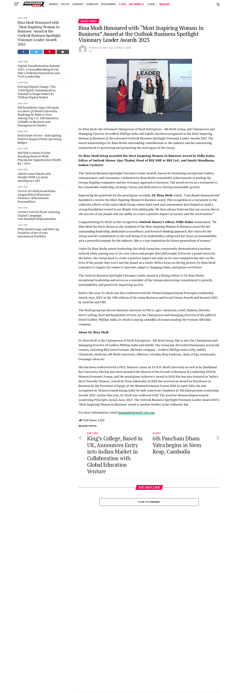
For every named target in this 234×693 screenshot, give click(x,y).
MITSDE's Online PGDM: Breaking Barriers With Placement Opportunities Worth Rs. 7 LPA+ (39, 158)
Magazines (164, 4)
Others (151, 4)
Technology (92, 4)
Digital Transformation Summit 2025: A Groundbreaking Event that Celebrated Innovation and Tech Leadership (39, 71)
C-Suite (122, 4)
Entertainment (108, 4)
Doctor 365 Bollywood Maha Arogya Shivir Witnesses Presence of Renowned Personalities (36, 196)
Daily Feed (23, 18)
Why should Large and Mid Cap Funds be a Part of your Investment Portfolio (38, 232)
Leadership (77, 4)
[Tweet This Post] (36, 52)
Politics (65, 4)
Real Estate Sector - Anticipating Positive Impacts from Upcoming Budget (39, 139)
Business (53, 4)
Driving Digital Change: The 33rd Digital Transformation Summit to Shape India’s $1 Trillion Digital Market (37, 92)
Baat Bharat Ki (136, 4)
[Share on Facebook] (23, 52)
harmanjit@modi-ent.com (136, 412)
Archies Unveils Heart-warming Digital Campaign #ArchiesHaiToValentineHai (39, 215)
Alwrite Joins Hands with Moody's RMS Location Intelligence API (34, 177)
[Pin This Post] (50, 52)
